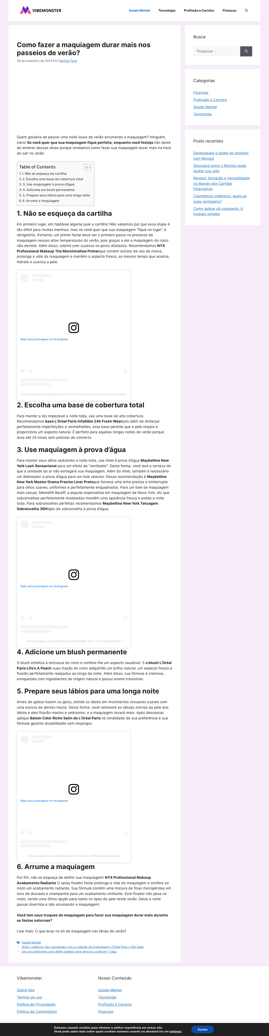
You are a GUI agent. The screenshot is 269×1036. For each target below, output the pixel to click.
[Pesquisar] (246, 51)
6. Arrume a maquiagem (40, 201)
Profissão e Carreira (199, 10)
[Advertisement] (94, 99)
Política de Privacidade (36, 1004)
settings (175, 1031)
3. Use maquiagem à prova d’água (49, 184)
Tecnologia (166, 10)
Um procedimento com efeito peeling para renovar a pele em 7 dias (69, 951)
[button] (246, 10)
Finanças (229, 10)
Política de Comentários (37, 1011)
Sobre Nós (26, 990)
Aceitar (203, 1029)
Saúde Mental (139, 10)
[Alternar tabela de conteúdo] (85, 167)
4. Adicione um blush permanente (49, 190)
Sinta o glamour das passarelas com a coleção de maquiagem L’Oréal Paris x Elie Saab (83, 947)
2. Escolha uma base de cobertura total (52, 179)
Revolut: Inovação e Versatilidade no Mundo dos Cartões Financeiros (221, 183)
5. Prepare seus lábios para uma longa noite (56, 195)
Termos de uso (29, 997)
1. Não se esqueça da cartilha (44, 174)
